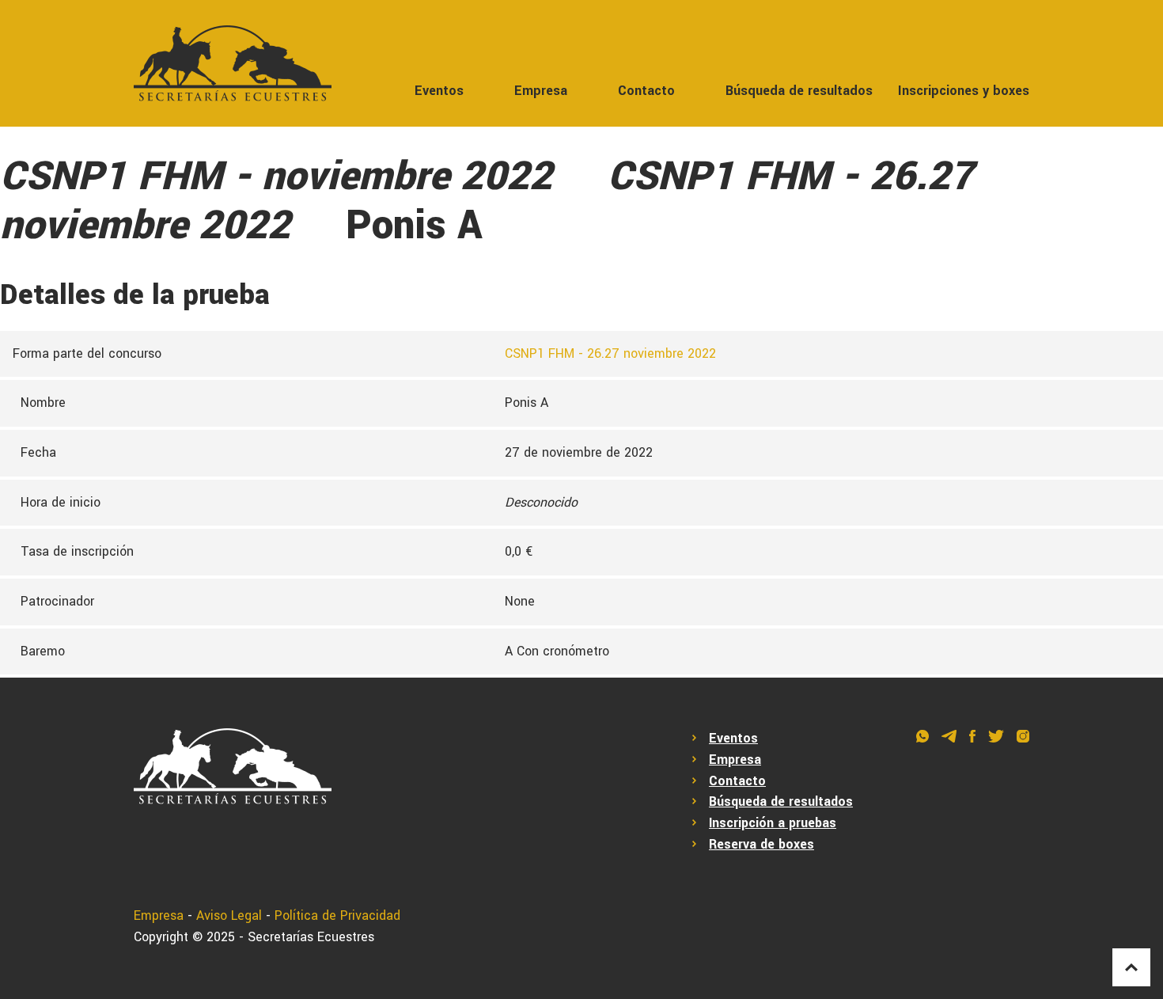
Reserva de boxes (761, 844)
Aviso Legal (229, 915)
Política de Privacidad (337, 915)
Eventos (439, 91)
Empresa (540, 91)
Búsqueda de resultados (799, 91)
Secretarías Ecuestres (311, 937)
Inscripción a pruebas (772, 823)
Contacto (646, 91)
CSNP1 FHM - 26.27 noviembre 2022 (610, 353)
